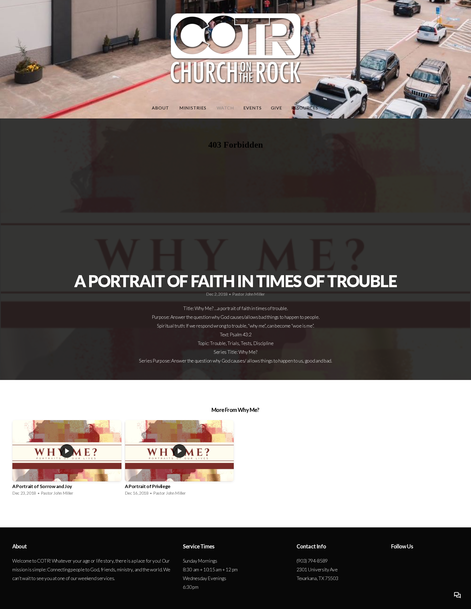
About (161, 107)
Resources (305, 107)
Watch (225, 107)
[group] (67, 459)
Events (252, 107)
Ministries (193, 107)
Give (276, 107)
